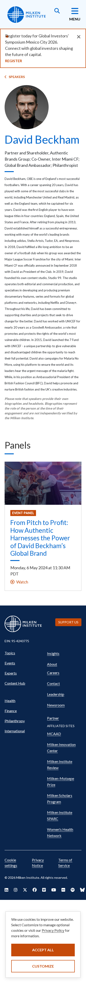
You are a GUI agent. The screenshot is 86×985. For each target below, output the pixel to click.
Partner (53, 718)
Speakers (17, 77)
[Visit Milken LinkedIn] (6, 889)
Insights (53, 653)
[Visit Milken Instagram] (15, 889)
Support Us (68, 622)
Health (10, 700)
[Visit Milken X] (25, 889)
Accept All (43, 950)
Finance (11, 711)
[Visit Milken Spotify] (73, 889)
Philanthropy (15, 721)
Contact (53, 683)
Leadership (55, 694)
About (52, 664)
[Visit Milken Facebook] (35, 889)
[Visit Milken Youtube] (53, 889)
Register (13, 61)
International (15, 731)
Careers (53, 672)
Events (10, 663)
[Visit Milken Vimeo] (44, 889)
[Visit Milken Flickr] (63, 889)
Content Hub (15, 683)
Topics (10, 653)
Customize (43, 966)
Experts (11, 673)
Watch (22, 581)
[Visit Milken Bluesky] (82, 889)
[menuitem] (23, 653)
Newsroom (56, 705)
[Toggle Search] (57, 11)
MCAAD (54, 733)
